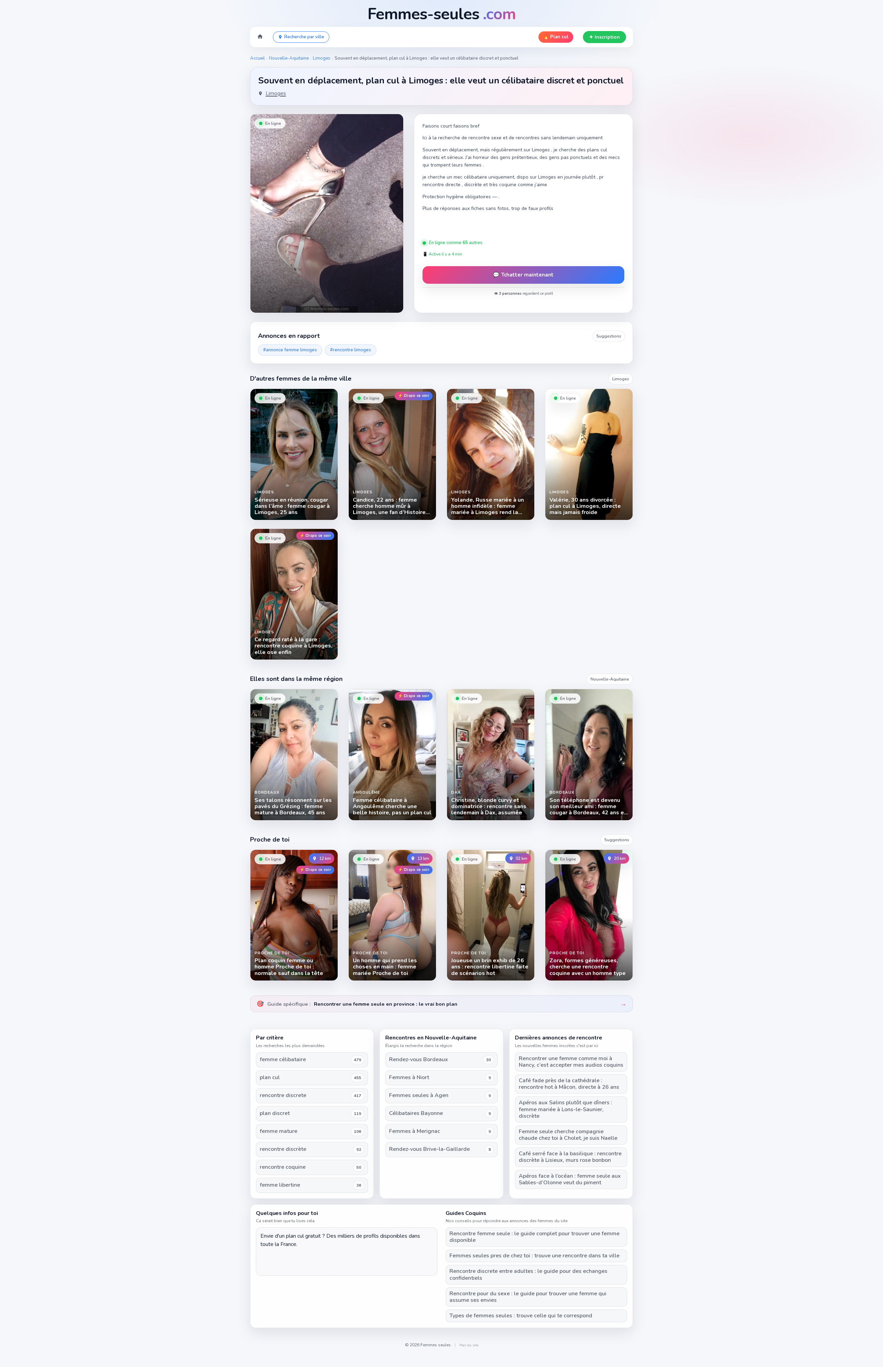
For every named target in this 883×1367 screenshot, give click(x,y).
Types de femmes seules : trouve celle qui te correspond (520, 1316)
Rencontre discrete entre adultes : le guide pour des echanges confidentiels (528, 1274)
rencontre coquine (283, 1167)
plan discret (275, 1113)
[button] (326, 213)
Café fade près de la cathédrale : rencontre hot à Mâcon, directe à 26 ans (569, 1083)
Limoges (321, 58)
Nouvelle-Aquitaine (289, 58)
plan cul (270, 1077)
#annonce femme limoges (290, 350)
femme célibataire (283, 1059)
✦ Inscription (604, 37)
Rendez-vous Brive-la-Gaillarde (429, 1149)
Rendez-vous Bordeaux (418, 1059)
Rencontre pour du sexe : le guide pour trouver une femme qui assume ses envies (527, 1297)
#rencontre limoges (350, 350)
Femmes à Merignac (414, 1131)
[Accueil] (260, 37)
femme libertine (280, 1185)
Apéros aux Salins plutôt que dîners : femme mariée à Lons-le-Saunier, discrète (565, 1109)
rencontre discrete (283, 1095)
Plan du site (468, 1345)
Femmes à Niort (409, 1077)
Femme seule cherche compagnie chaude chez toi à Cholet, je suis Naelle (568, 1135)
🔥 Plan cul (555, 37)
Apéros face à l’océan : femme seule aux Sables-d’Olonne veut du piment (570, 1179)
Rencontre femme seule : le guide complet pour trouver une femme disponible (534, 1237)
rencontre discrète (283, 1149)
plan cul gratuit (303, 1236)
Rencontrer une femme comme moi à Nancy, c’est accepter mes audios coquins (571, 1061)
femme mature (278, 1131)
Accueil (257, 58)
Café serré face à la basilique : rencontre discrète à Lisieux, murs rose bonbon (570, 1157)
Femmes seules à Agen (418, 1095)
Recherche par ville (304, 37)
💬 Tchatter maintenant (523, 274)
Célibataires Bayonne (416, 1113)
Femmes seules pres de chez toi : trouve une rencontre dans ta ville (534, 1256)
